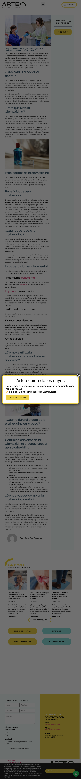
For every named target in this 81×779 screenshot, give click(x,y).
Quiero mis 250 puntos (17, 398)
